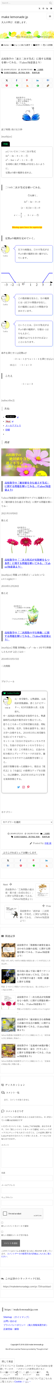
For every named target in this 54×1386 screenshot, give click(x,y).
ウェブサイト (7, 1198)
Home (6, 45)
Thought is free (42, 1349)
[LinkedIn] (37, 80)
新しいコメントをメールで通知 (14, 1226)
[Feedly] (51, 8)
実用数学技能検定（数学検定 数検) (17, 72)
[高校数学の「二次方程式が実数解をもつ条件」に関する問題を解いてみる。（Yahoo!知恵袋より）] (25, 539)
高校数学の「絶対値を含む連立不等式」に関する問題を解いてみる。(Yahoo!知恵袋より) (28, 486)
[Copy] (47, 85)
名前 (3, 1173)
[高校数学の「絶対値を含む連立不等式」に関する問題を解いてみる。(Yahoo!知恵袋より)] (25, 462)
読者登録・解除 (11, 1328)
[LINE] (16, 85)
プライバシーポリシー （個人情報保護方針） (25, 1324)
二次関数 (49, 45)
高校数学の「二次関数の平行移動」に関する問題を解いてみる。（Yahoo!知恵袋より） (28, 636)
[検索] (50, 3)
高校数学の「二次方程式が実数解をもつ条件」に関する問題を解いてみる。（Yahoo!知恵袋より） (27, 563)
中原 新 (47, 843)
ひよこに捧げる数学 (22, 45)
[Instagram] (43, 8)
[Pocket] (6, 85)
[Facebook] (16, 80)
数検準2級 (36, 72)
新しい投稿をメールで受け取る (14, 1235)
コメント (5, 1145)
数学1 (38, 45)
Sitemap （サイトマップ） (16, 1317)
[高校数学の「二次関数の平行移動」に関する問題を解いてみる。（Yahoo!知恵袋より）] (25, 612)
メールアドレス (8, 1185)
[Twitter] (39, 8)
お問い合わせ (10, 1321)
